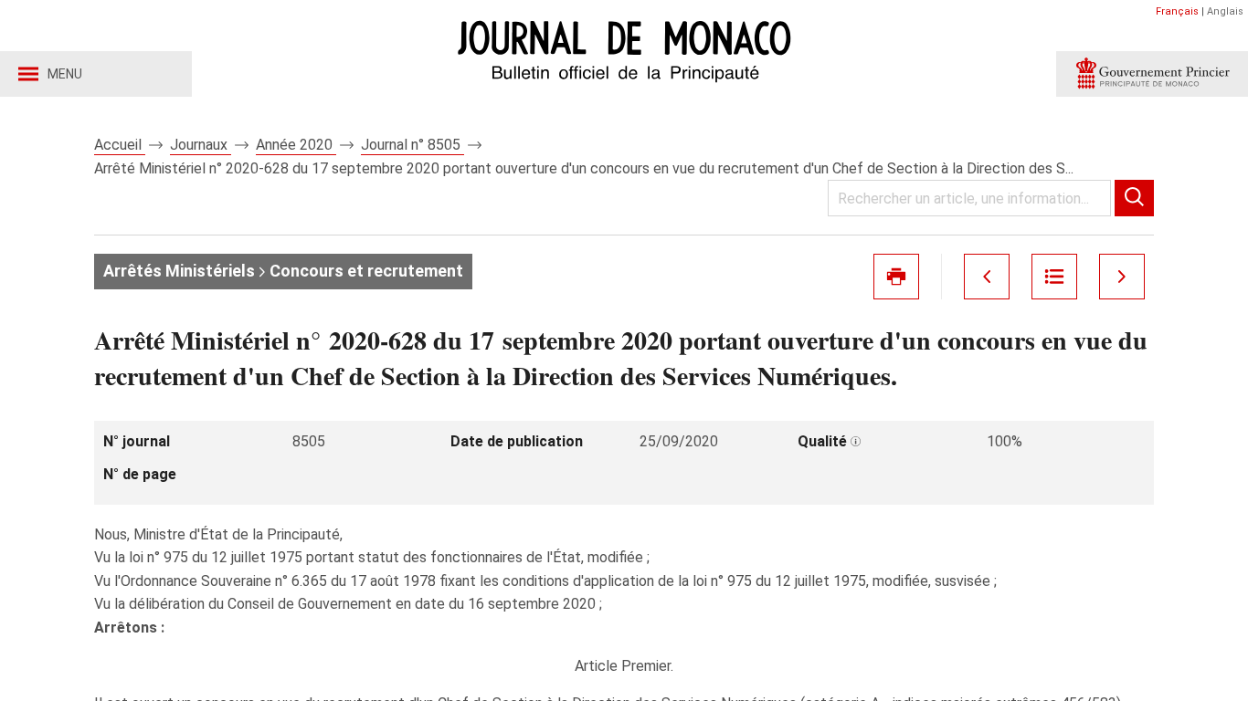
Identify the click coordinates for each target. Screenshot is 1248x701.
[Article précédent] (987, 276)
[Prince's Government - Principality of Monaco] (1152, 74)
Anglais (1225, 11)
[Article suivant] (1122, 276)
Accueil (119, 144)
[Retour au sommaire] (1054, 276)
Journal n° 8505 (412, 144)
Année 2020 (296, 144)
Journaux (200, 144)
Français (1177, 11)
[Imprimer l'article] (896, 276)
